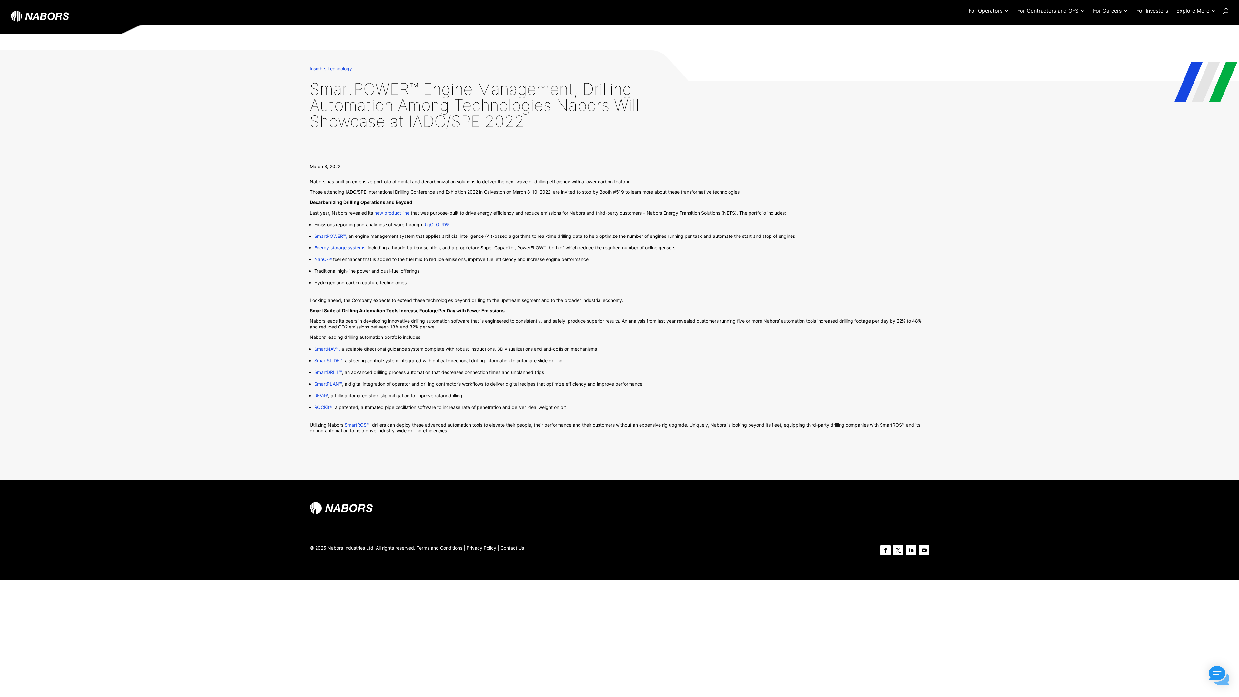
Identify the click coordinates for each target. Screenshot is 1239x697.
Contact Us (512, 548)
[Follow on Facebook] (885, 550)
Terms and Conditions (439, 548)
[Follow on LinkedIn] (911, 550)
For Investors (1152, 11)
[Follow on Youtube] (924, 550)
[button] (1219, 676)
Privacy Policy (481, 548)
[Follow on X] (898, 550)
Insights (318, 68)
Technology (339, 68)
